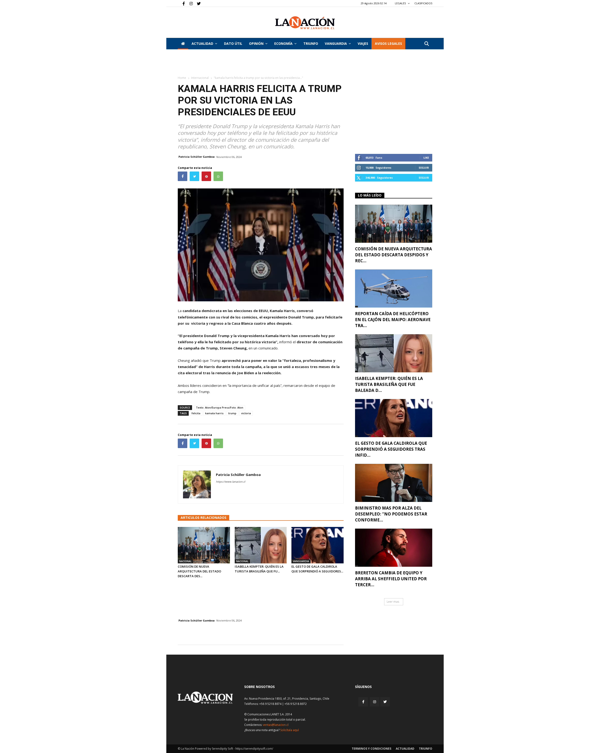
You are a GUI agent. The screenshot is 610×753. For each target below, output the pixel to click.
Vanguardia (336, 43)
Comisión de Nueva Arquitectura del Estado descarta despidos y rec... (393, 254)
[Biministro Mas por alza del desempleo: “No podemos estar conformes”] (393, 483)
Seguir (424, 167)
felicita (196, 413)
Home (182, 78)
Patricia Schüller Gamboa (196, 156)
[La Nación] (305, 22)
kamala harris (214, 413)
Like (426, 157)
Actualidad (202, 43)
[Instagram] (189, 3)
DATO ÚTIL (233, 43)
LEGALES (401, 3)
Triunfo (310, 43)
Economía (283, 43)
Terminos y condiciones (371, 749)
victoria (246, 413)
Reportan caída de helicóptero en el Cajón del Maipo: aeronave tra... (393, 319)
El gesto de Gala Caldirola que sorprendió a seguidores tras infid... (391, 449)
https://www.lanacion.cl (230, 481)
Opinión (256, 43)
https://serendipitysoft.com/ (254, 749)
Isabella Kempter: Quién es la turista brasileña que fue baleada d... (389, 384)
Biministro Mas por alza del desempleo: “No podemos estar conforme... (391, 514)
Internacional (200, 78)
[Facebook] (181, 3)
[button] (426, 44)
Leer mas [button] (393, 602)
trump (232, 413)
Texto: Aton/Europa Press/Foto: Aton (219, 407)
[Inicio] (183, 43)
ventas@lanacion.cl (276, 725)
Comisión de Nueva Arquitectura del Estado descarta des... (199, 571)
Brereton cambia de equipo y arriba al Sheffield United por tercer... (391, 578)
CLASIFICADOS (423, 3)
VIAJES (363, 43)
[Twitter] (197, 3)
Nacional (185, 561)
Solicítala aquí (289, 730)
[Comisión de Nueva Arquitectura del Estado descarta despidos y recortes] (204, 545)
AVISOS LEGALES (388, 43)
